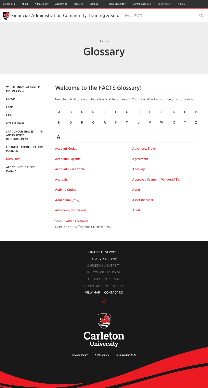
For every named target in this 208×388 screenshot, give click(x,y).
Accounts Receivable (70, 169)
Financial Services (103, 252)
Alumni (181, 3)
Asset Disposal (142, 200)
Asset (136, 190)
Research (78, 3)
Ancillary (138, 169)
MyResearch (15, 123)
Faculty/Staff (164, 3)
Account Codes (66, 148)
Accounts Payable (67, 159)
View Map (92, 292)
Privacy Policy (80, 354)
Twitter (69, 221)
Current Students (141, 3)
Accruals (61, 179)
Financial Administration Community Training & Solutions (70, 15)
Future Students (116, 3)
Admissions (41, 3)
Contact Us (113, 292)
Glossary (13, 159)
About (25, 3)
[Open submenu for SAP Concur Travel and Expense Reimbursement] (41, 131)
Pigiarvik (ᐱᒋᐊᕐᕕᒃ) (104, 259)
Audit (136, 210)
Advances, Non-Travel (70, 210)
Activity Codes (65, 190)
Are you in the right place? (20, 169)
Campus (94, 3)
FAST (9, 115)
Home (103, 41)
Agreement (140, 159)
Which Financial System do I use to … (23, 88)
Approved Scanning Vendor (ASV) (156, 179)
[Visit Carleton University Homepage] (104, 330)
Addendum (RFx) (67, 200)
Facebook (81, 221)
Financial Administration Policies (24, 149)
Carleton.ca (9, 3)
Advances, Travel (144, 148)
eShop (10, 98)
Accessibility (102, 354)
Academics (61, 3)
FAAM (9, 107)
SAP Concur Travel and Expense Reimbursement (20, 135)
